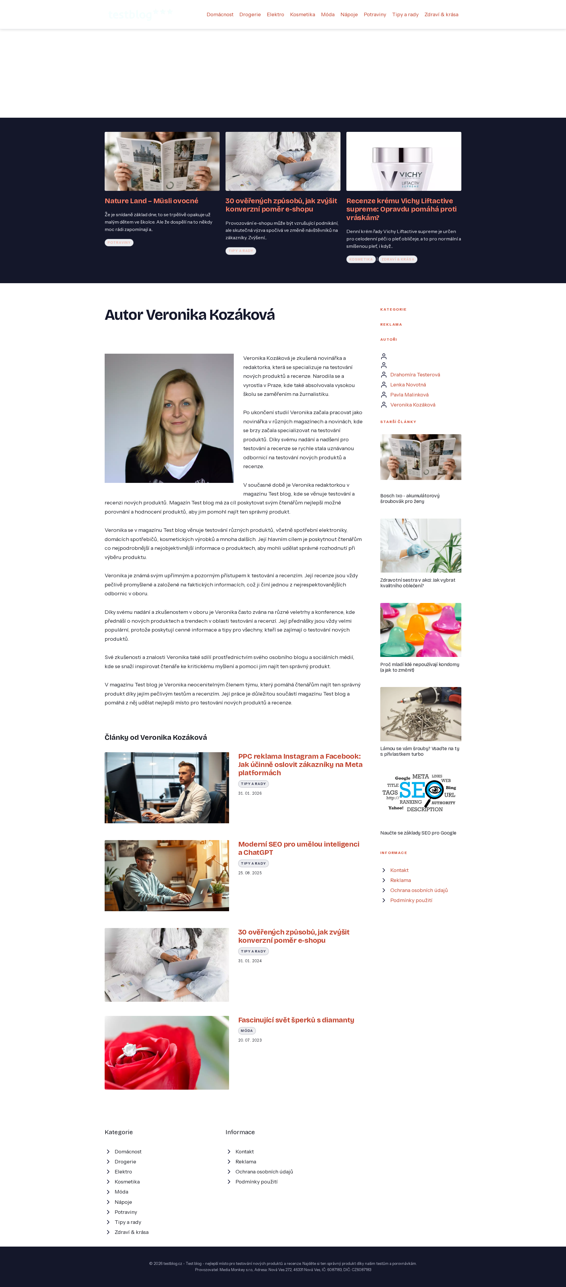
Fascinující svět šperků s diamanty (296, 1020)
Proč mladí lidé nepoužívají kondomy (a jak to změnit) (419, 667)
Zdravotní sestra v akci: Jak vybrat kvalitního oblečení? (417, 582)
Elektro (275, 14)
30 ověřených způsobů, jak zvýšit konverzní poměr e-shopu (281, 205)
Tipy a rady (405, 14)
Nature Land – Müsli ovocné (151, 201)
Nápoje (349, 14)
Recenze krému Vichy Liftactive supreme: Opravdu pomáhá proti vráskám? (401, 209)
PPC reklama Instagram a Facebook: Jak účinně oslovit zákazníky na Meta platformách (300, 764)
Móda (328, 14)
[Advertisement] (283, 73)
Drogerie (250, 14)
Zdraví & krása (441, 14)
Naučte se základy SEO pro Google (418, 833)
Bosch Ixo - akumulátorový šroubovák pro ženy (410, 498)
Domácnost (220, 14)
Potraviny (375, 14)
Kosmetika (302, 14)
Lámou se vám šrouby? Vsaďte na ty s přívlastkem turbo (419, 751)
